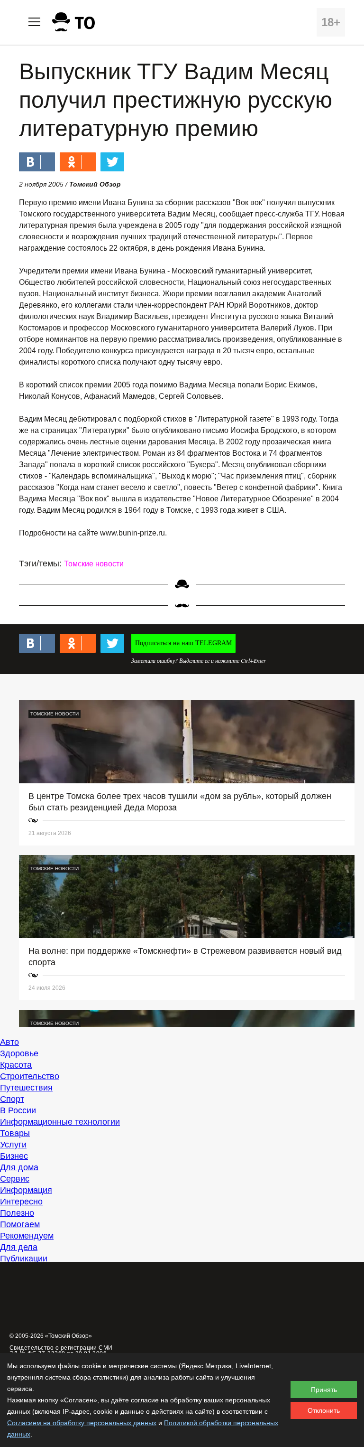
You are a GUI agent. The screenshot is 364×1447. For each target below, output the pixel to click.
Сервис (14, 1179)
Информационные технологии (60, 1122)
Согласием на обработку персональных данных (81, 1423)
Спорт (12, 1099)
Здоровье (19, 1053)
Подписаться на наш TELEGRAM (183, 643)
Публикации (23, 1258)
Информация (26, 1190)
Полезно (17, 1213)
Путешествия (26, 1087)
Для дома (19, 1167)
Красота (16, 1065)
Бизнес (14, 1156)
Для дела (18, 1247)
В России (18, 1110)
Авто (9, 1042)
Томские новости (94, 564)
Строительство (29, 1076)
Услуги (13, 1144)
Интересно (21, 1201)
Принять (324, 1389)
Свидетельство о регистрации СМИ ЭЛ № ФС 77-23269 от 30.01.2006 (61, 1350)
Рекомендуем (27, 1235)
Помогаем (20, 1224)
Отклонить (324, 1410)
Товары (15, 1133)
